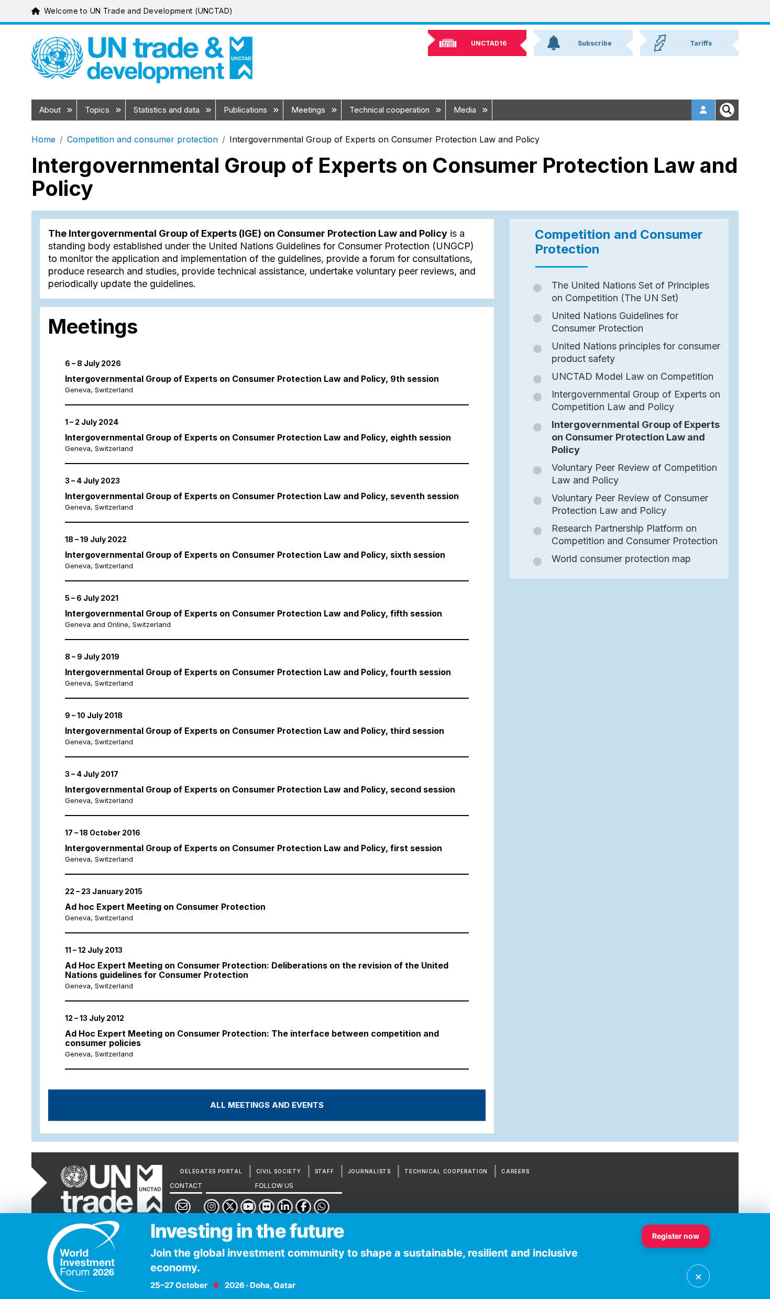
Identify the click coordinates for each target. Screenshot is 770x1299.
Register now (675, 1235)
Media (466, 110)
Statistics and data (168, 110)
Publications (246, 110)
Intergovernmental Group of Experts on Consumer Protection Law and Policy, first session (253, 848)
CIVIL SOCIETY (278, 1171)
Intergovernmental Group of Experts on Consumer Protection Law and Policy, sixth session (255, 554)
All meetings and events (267, 1105)
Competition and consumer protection (142, 139)
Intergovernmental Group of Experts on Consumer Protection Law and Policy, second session (260, 789)
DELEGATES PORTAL (211, 1171)
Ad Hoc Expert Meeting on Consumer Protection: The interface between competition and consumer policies (252, 1038)
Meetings (309, 110)
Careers (515, 1171)
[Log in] (703, 110)
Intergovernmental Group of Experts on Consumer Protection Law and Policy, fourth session (258, 672)
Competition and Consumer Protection (619, 242)
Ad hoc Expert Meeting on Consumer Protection (165, 906)
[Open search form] (727, 110)
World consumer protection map (621, 558)
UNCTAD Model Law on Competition (632, 376)
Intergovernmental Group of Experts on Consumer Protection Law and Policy (636, 437)
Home (43, 139)
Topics (98, 110)
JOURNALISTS (369, 1171)
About (51, 110)
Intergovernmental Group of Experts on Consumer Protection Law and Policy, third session (254, 730)
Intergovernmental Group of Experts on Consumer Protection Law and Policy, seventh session (262, 496)
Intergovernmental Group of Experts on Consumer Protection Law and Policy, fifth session (253, 613)
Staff (324, 1171)
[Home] (141, 60)
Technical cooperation (390, 110)
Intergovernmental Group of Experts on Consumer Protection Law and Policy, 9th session (252, 378)
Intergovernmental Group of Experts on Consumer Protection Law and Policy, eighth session (258, 437)
